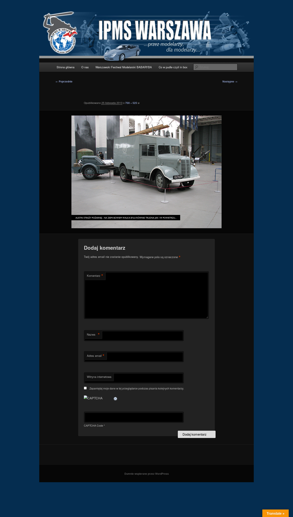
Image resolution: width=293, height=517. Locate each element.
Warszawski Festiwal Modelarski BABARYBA (123, 67)
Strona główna (65, 67)
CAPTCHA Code (93, 425)
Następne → (229, 81)
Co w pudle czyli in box (173, 67)
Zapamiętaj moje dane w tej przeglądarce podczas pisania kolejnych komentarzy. (136, 388)
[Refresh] (115, 398)
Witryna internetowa (99, 377)
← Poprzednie (64, 81)
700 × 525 (131, 103)
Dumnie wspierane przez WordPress (146, 474)
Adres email (95, 355)
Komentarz (95, 275)
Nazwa (93, 334)
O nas (85, 67)
